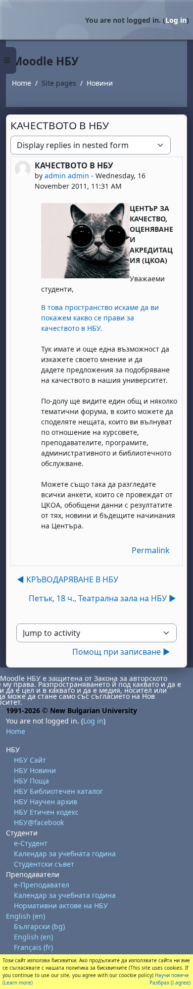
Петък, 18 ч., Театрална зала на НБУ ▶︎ (102, 598)
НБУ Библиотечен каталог (58, 791)
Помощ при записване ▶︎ (121, 651)
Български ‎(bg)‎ (39, 926)
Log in (176, 20)
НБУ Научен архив (45, 801)
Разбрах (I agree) (170, 982)
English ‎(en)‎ (25, 916)
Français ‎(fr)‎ (33, 947)
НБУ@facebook (39, 822)
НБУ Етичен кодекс (46, 812)
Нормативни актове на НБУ (61, 905)
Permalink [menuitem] (151, 550)
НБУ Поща (31, 780)
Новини (100, 83)
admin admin (67, 175)
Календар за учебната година (65, 853)
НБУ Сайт (30, 760)
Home (21, 83)
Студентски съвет (44, 864)
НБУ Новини (35, 770)
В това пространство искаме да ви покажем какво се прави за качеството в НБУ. (100, 318)
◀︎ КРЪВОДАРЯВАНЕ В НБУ (67, 579)
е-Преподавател (41, 884)
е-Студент (31, 843)
